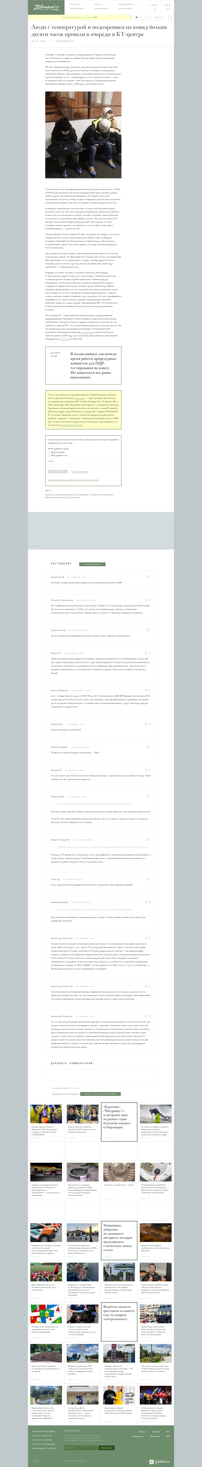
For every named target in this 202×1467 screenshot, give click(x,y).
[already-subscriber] (80, 471)
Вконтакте (155, 1432)
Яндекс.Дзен (155, 1436)
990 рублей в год (59, 455)
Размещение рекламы (44, 1432)
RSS (168, 1436)
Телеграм (141, 1432)
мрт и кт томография (79, 494)
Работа (98, 4)
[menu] (101, 6)
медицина (50, 494)
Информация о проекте (45, 1448)
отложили (64, 338)
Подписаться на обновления (66, 1094)
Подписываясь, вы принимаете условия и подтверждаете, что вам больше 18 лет (73, 480)
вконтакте (78, 425)
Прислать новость (42, 1440)
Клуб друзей (125, 9)
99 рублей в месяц (60, 448)
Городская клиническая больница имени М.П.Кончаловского (79, 496)
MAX (167, 1432)
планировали (87, 332)
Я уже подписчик (80, 471)
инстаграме (65, 425)
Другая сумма (58, 452)
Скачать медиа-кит (42, 1436)
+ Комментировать (92, 564)
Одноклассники (138, 1436)
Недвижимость (127, 4)
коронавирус (62, 494)
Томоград (80, 398)
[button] (58, 471)
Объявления (100, 9)
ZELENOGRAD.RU (65, 41)
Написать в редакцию (44, 1444)
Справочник (76, 9)
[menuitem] (77, 4)
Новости (75, 4)
